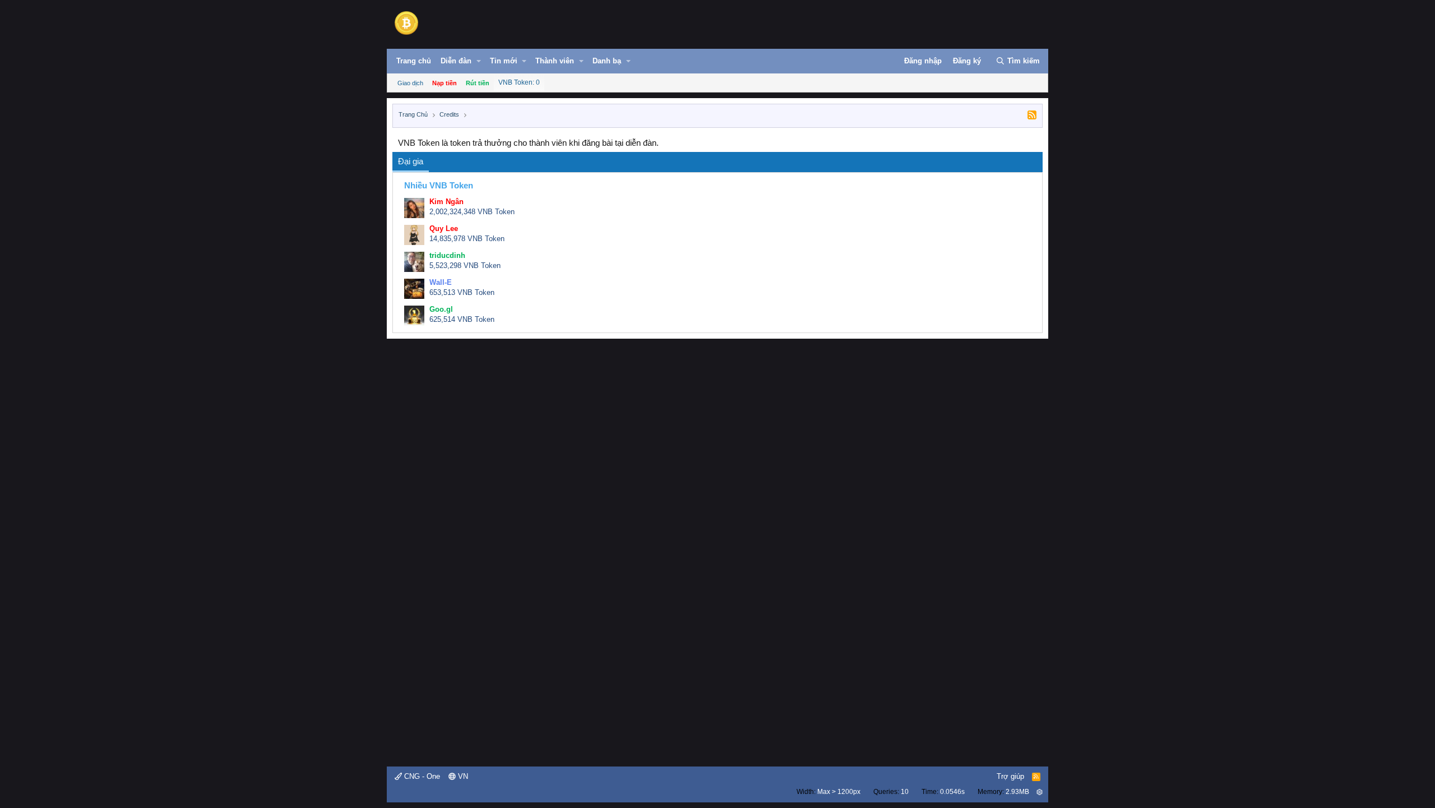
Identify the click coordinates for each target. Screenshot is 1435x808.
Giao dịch (410, 83)
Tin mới (503, 61)
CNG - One (421, 776)
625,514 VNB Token (461, 319)
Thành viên (554, 61)
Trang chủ (413, 61)
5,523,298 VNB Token (465, 265)
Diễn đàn (456, 61)
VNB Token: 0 (519, 82)
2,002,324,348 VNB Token (472, 211)
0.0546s (952, 792)
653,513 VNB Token (461, 292)
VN (462, 776)
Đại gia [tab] (410, 161)
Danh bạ (606, 61)
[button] (478, 61)
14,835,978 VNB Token (466, 238)
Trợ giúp (1010, 776)
